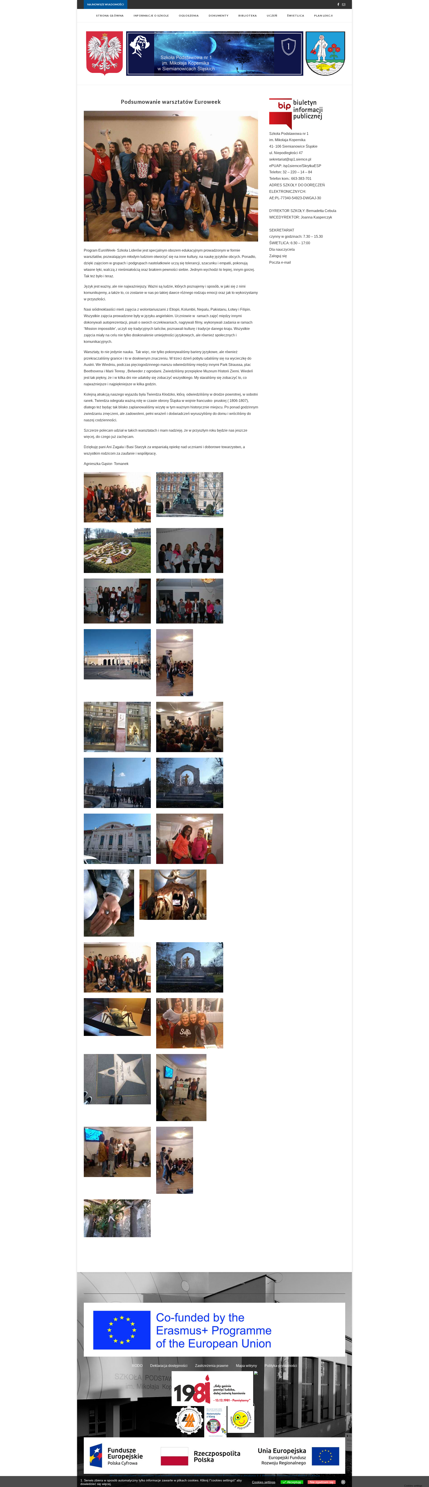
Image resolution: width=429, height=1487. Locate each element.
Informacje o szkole (151, 15)
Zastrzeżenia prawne (211, 1366)
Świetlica (295, 15)
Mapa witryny (246, 1366)
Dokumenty (219, 15)
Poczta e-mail (280, 262)
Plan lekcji (323, 15)
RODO (137, 1366)
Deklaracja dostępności (168, 1366)
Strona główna (110, 15)
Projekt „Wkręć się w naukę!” (145, 4)
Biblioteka (247, 15)
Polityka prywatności (281, 1366)
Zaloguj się (278, 256)
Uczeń (272, 15)
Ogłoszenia (189, 15)
